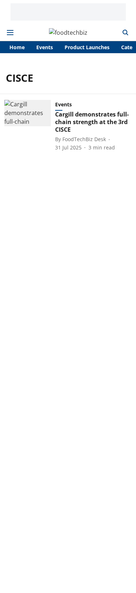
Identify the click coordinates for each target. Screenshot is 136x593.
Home (17, 47)
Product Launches (87, 47)
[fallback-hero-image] (29, 125)
